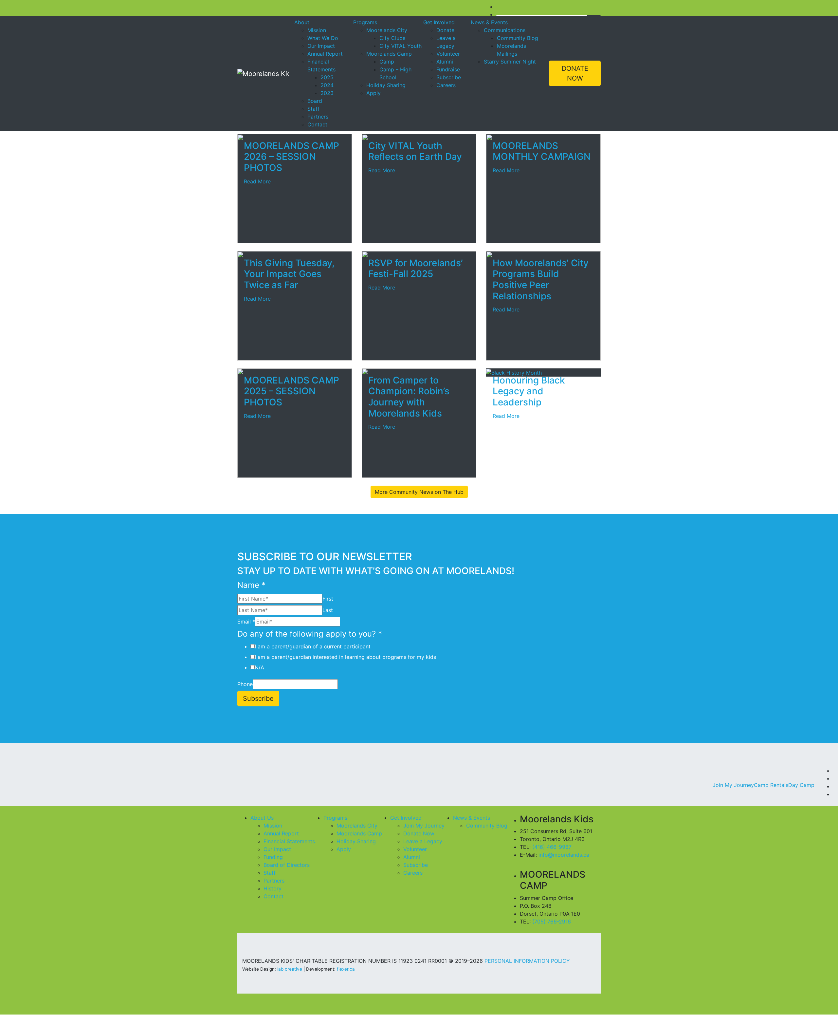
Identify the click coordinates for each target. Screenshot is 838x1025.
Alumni (444, 61)
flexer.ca (346, 969)
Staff (313, 108)
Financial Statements (289, 841)
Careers (446, 85)
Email (246, 621)
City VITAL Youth (400, 46)
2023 (327, 93)
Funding (273, 857)
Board (314, 101)
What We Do (322, 38)
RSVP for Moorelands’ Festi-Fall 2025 (415, 268)
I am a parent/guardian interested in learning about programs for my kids (345, 657)
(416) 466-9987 (552, 847)
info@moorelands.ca (563, 854)
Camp (386, 61)
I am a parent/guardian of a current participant (313, 646)
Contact (317, 124)
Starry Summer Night (510, 61)
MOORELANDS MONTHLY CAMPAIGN (542, 151)
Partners (317, 116)
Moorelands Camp (389, 53)
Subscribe (448, 77)
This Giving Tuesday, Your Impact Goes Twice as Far (289, 273)
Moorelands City (386, 30)
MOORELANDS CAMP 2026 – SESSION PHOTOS (291, 156)
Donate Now (418, 833)
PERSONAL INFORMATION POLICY (527, 961)
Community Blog (517, 38)
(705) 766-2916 (551, 921)
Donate (445, 30)
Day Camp (801, 785)
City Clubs (392, 38)
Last (327, 610)
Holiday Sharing (386, 85)
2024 (327, 85)
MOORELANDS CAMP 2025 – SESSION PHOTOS (291, 391)
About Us (262, 817)
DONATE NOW (575, 73)
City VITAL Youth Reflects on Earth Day (415, 151)
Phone (245, 684)
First (327, 598)
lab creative (289, 969)
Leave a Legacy (422, 841)
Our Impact (321, 46)
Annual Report (325, 53)
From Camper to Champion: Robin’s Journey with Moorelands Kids (408, 397)
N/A (259, 667)
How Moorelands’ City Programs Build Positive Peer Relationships (541, 279)
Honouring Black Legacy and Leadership (529, 391)
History (273, 888)
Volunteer (448, 53)
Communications (504, 30)
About (301, 22)
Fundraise (448, 69)
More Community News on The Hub (419, 492)
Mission (316, 30)
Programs (365, 22)
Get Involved (439, 22)
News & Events (489, 22)
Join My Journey (733, 785)
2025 (327, 77)
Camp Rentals (771, 785)
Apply (373, 93)
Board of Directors (287, 865)
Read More (257, 181)
